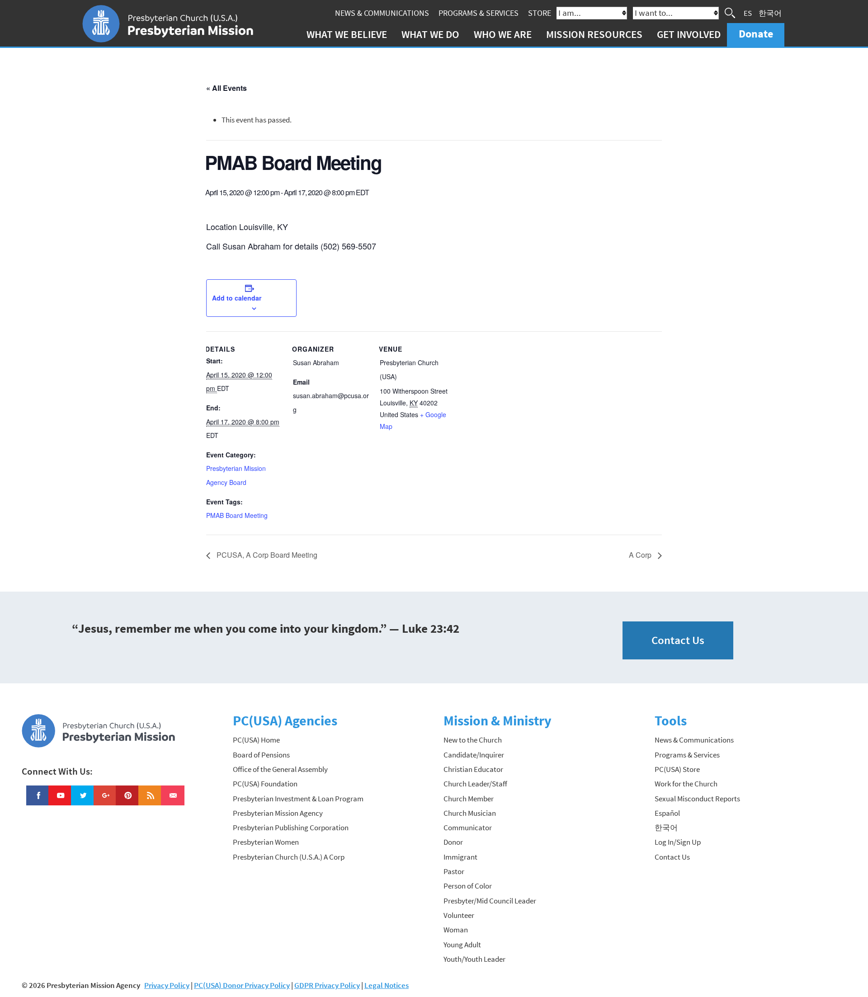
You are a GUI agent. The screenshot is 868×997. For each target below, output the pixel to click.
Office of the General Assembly (280, 769)
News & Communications (382, 13)
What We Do (430, 34)
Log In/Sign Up (678, 842)
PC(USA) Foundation (265, 784)
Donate (756, 34)
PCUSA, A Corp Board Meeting (266, 555)
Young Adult (462, 945)
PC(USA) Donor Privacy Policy (242, 985)
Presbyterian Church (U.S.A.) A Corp (288, 857)
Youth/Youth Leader (474, 959)
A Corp (641, 555)
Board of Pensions (261, 755)
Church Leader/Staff (475, 784)
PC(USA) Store (677, 769)
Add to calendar (236, 297)
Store (539, 13)
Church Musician (469, 813)
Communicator (467, 827)
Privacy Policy (166, 985)
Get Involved (689, 34)
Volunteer (458, 915)
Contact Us (677, 640)
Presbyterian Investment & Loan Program (298, 799)
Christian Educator (473, 769)
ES (748, 13)
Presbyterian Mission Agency (278, 813)
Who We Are (503, 34)
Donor (453, 842)
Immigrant (460, 857)
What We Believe (347, 34)
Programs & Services (479, 13)
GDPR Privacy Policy (327, 985)
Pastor (453, 871)
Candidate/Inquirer (473, 755)
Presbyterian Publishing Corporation (291, 827)
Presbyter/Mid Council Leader (489, 901)
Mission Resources (594, 34)
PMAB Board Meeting (237, 515)
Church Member (468, 799)
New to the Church (472, 740)
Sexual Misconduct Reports (697, 799)
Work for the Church (686, 784)
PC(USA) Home (256, 740)
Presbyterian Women (266, 842)
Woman (455, 930)
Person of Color (467, 886)
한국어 (770, 13)
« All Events (226, 88)
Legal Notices (386, 985)
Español (667, 813)
